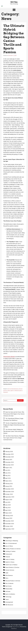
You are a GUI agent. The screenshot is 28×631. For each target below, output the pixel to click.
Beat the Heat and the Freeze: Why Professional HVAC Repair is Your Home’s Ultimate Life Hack (13, 414)
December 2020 (9, 489)
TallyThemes (15, 626)
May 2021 (7, 475)
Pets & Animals (9, 583)
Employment (8, 554)
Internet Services (9, 570)
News (9, 390)
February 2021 (9, 483)
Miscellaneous (9, 575)
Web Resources (9, 604)
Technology (8, 596)
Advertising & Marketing (11, 540)
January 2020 (8, 518)
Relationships (8, 588)
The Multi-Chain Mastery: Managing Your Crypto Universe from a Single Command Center (13, 437)
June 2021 (8, 473)
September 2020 (9, 497)
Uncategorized (9, 602)
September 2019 (9, 529)
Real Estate (8, 586)
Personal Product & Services (12, 580)
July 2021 (7, 470)
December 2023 (9, 465)
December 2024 (9, 462)
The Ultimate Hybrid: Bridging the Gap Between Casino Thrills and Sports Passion (13, 39)
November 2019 (9, 523)
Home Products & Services (12, 567)
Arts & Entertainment (13, 389)
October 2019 (9, 526)
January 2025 (8, 459)
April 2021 (8, 478)
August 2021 (8, 467)
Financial (7, 556)
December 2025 (9, 454)
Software (7, 591)
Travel (7, 599)
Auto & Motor (9, 546)
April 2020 (8, 510)
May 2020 (7, 507)
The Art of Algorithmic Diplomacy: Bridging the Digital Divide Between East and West (14, 425)
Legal (6, 572)
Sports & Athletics (14, 390)
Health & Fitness (9, 562)
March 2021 (8, 481)
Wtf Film (14, 2)
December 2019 (9, 521)
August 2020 (8, 499)
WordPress (14, 628)
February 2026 (9, 451)
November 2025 (9, 457)
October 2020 (9, 494)
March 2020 (8, 513)
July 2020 (7, 502)
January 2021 (8, 486)
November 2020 (9, 491)
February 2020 (9, 515)
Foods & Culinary (9, 559)
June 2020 (8, 505)
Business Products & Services (13, 548)
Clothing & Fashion (10, 551)
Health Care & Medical (11, 564)
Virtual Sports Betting (9, 356)
